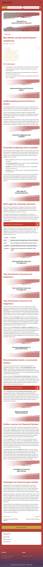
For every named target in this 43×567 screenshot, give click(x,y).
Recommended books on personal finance (12, 57)
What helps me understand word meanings (20, 7)
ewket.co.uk (7, 2)
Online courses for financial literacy (10, 59)
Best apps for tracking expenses (10, 53)
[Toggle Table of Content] (37, 48)
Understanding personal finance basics (11, 50)
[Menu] (40, 2)
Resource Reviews (7, 34)
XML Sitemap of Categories (7, 556)
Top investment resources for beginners (11, 55)
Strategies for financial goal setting (10, 60)
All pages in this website (27, 556)
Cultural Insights (6, 536)
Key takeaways (8, 49)
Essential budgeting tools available (10, 52)
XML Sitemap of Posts (6, 557)
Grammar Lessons (7, 539)
